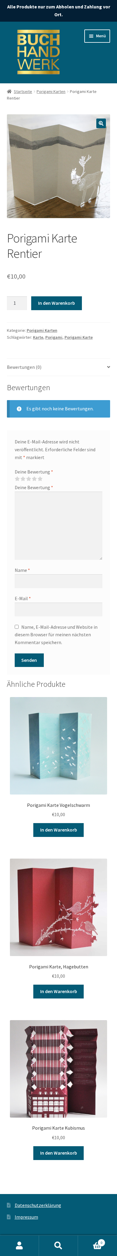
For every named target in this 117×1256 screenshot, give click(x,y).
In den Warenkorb (56, 303)
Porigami (53, 337)
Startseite (23, 91)
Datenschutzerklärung (38, 1205)
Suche (58, 1246)
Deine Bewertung (34, 472)
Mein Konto (19, 1246)
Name (22, 570)
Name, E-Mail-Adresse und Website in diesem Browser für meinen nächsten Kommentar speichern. (56, 635)
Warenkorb (90, 1240)
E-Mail (23, 598)
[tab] (58, 367)
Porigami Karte (78, 337)
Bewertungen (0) (24, 367)
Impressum (26, 1217)
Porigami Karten (51, 91)
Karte (38, 337)
